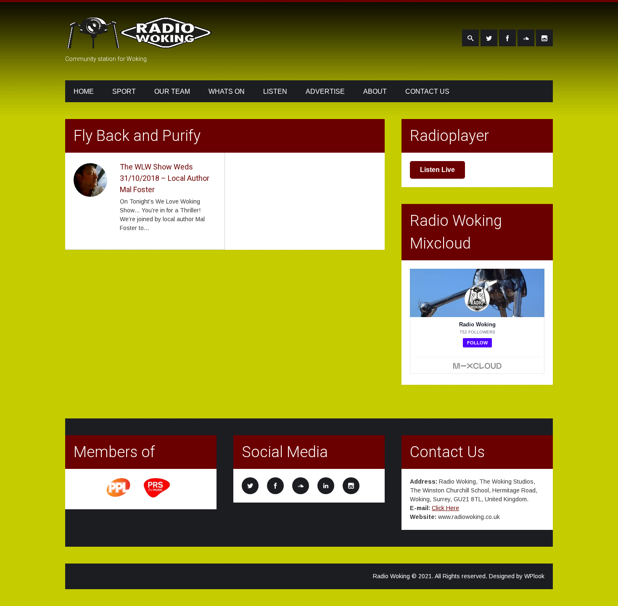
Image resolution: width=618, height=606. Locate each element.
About (375, 91)
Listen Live (437, 169)
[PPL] (119, 496)
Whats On (227, 91)
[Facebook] (507, 37)
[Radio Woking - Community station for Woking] (141, 43)
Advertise (325, 91)
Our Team (172, 91)
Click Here (445, 508)
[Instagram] (544, 37)
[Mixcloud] (526, 37)
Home (84, 91)
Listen (275, 91)
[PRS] (157, 496)
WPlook (534, 576)
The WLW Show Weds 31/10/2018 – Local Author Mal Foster (164, 178)
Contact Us (427, 91)
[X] (489, 37)
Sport (124, 91)
